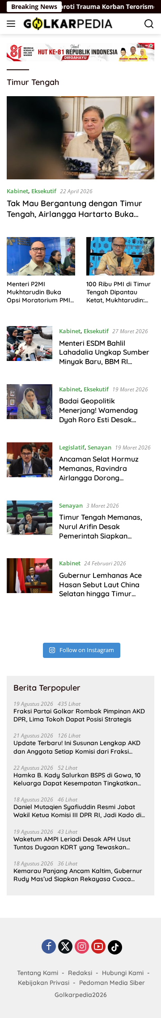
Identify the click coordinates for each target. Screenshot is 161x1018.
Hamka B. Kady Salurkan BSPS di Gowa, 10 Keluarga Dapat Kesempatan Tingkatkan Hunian (77, 779)
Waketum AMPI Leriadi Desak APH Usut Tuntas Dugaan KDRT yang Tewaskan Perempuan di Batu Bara (72, 843)
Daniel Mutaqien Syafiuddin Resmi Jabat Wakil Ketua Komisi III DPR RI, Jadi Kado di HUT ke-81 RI (77, 811)
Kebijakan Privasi (43, 983)
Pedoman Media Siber (112, 983)
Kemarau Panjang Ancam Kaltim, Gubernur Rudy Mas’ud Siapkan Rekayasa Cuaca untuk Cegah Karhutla (77, 875)
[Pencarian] (149, 24)
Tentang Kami (37, 973)
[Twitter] (65, 947)
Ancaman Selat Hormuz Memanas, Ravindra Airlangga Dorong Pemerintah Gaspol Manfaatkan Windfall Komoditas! (99, 482)
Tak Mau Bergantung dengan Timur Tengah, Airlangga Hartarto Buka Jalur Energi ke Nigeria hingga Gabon (78, 213)
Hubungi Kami (123, 973)
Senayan (99, 447)
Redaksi (80, 973)
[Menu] (13, 23)
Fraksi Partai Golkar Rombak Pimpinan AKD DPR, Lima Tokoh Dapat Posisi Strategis (79, 715)
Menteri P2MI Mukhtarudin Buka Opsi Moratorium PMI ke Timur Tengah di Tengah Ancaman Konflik (38, 292)
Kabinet (17, 191)
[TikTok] (115, 947)
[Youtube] (98, 947)
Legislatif (72, 447)
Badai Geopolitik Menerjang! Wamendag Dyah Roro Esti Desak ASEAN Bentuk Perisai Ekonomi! (98, 419)
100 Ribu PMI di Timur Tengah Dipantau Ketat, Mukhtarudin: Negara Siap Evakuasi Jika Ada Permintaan (119, 292)
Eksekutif (43, 191)
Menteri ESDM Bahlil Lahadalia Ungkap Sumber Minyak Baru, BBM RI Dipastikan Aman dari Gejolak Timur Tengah (104, 362)
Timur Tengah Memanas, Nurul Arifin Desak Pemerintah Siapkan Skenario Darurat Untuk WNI (100, 536)
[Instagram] (82, 947)
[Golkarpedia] (67, 23)
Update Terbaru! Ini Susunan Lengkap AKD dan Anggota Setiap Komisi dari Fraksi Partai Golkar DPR (76, 747)
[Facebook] (49, 947)
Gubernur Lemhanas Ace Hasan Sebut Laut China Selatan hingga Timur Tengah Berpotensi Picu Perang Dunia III (100, 594)
